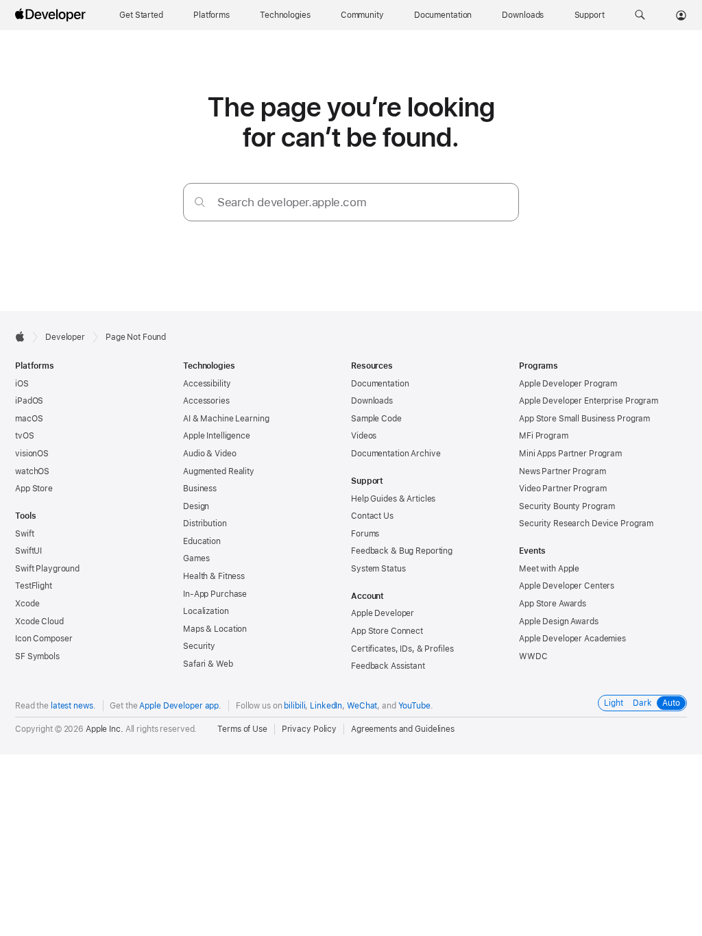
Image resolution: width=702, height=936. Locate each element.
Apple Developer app (179, 706)
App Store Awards (552, 603)
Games (196, 558)
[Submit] (200, 202)
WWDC (533, 656)
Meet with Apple (549, 569)
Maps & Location (215, 629)
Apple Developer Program (568, 384)
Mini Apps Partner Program (570, 453)
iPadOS (29, 401)
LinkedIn (326, 706)
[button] (640, 15)
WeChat (362, 706)
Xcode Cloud (39, 621)
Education (202, 541)
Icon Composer (43, 638)
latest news (72, 706)
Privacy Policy (309, 729)
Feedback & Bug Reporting (401, 551)
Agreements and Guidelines (403, 729)
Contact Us (372, 516)
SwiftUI (28, 551)
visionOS (32, 453)
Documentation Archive (395, 453)
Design (196, 506)
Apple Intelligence (216, 436)
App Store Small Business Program (584, 418)
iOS (22, 384)
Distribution (205, 523)
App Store (34, 488)
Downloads (372, 401)
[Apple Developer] (52, 15)
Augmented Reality (218, 471)
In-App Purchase (215, 594)
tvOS (24, 436)
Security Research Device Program (586, 523)
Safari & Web (208, 664)
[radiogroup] (642, 703)
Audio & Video (209, 453)
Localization (206, 611)
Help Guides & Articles (393, 499)
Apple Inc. (104, 729)
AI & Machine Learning (226, 418)
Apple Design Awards (558, 621)
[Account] (681, 15)
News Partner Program (562, 471)
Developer (65, 337)
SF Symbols (37, 656)
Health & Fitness (214, 576)
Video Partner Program (562, 488)
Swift (24, 534)
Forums (365, 534)
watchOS (32, 471)
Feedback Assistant (388, 666)
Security (199, 646)
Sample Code (376, 418)
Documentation (380, 384)
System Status (378, 569)
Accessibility (206, 384)
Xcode (27, 603)
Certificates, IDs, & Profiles (402, 649)
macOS (29, 418)
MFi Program (543, 436)
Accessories (206, 401)
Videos (363, 436)
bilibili (294, 706)
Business (200, 488)
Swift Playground (47, 569)
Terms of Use (242, 729)
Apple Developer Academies (572, 638)
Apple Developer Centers (566, 586)
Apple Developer (382, 613)
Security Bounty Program (567, 506)
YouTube (414, 706)
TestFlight (33, 586)
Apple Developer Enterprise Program (588, 401)
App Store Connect (387, 631)
